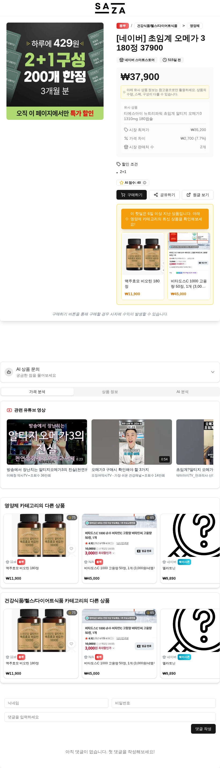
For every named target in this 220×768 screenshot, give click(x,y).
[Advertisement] (110, 341)
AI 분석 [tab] (183, 392)
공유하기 (167, 195)
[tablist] (110, 391)
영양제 (195, 26)
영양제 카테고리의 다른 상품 (35, 505)
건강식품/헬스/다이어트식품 (157, 26)
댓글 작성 (203, 729)
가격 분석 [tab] (37, 392)
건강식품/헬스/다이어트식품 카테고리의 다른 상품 (57, 600)
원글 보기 (201, 195)
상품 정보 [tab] (110, 392)
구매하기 (134, 195)
